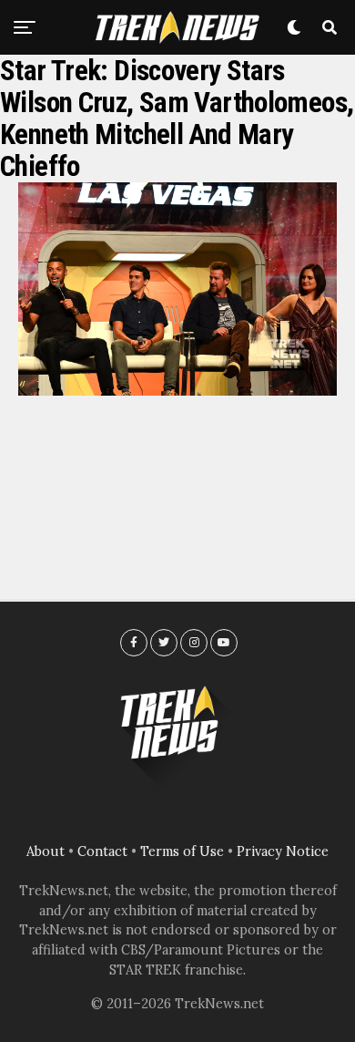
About (45, 851)
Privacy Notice (283, 851)
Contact (102, 851)
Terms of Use (182, 851)
